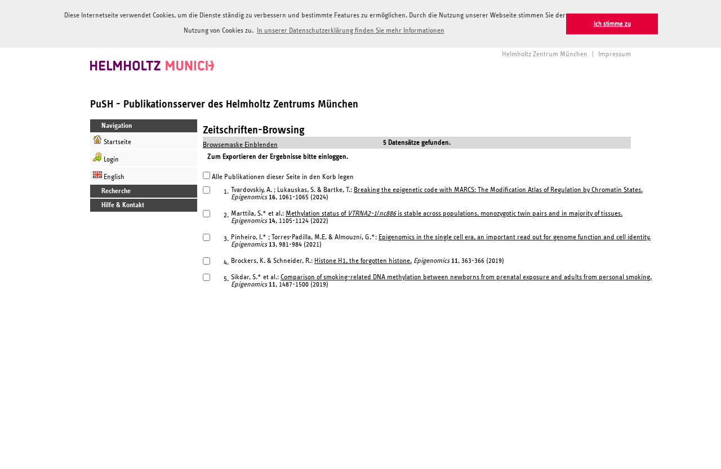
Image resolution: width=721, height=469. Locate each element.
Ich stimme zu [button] (612, 24)
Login (110, 159)
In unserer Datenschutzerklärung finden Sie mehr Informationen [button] (350, 30)
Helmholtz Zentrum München (545, 54)
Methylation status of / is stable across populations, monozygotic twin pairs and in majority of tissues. (454, 213)
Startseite (116, 142)
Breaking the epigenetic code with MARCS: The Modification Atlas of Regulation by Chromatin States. (498, 190)
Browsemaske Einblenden (240, 145)
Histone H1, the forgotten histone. (363, 261)
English (113, 177)
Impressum (614, 54)
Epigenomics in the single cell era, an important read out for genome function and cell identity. (515, 237)
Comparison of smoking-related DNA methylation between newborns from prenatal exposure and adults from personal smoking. (466, 277)
